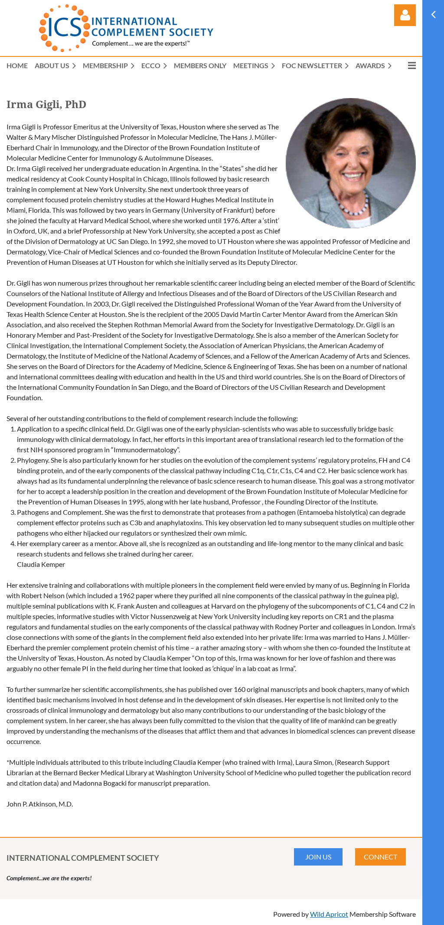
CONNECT (380, 857)
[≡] (407, 65)
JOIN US (318, 857)
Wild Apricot (329, 914)
